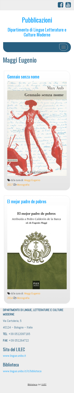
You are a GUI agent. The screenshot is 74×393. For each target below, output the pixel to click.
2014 (10, 298)
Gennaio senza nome (23, 76)
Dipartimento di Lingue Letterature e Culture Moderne (37, 32)
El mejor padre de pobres (26, 201)
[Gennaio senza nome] (37, 128)
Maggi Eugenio (32, 180)
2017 (10, 184)
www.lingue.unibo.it (14, 356)
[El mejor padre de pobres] (37, 247)
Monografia (23, 184)
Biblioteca (32, 384)
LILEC (43, 384)
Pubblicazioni (37, 19)
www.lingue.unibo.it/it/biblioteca (22, 371)
